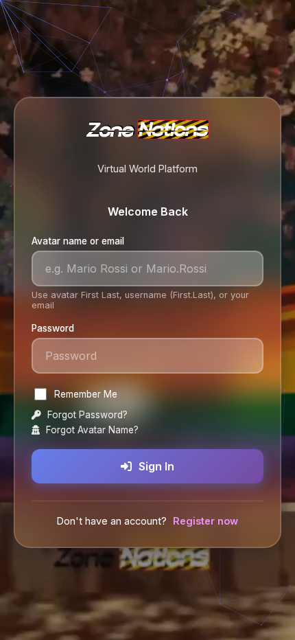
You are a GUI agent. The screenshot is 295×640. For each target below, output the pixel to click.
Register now (205, 521)
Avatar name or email (78, 241)
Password (53, 328)
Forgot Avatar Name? (91, 429)
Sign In (156, 466)
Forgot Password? (86, 414)
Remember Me (85, 394)
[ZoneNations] (147, 134)
